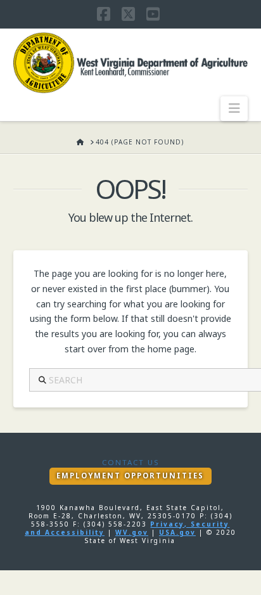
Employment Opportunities (130, 475)
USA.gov (177, 532)
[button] (234, 108)
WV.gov (131, 532)
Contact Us (130, 462)
